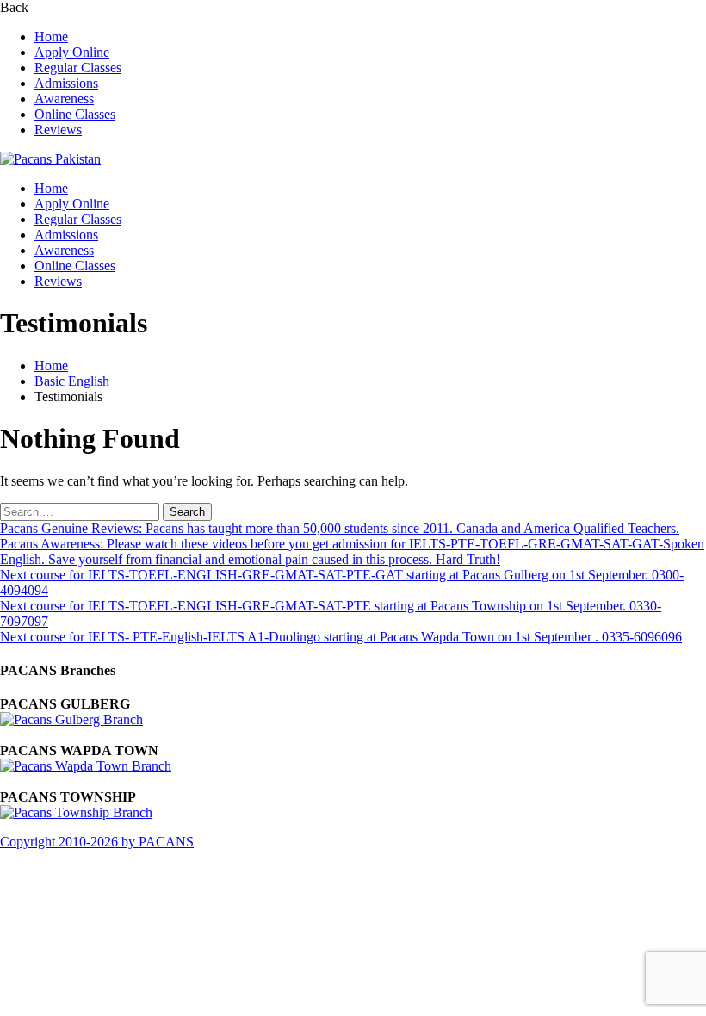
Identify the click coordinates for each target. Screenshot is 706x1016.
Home (51, 36)
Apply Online (71, 52)
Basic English (71, 381)
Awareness (64, 98)
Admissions (66, 83)
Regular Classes (77, 67)
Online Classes (74, 114)
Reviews (58, 129)
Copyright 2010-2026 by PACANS (97, 841)
